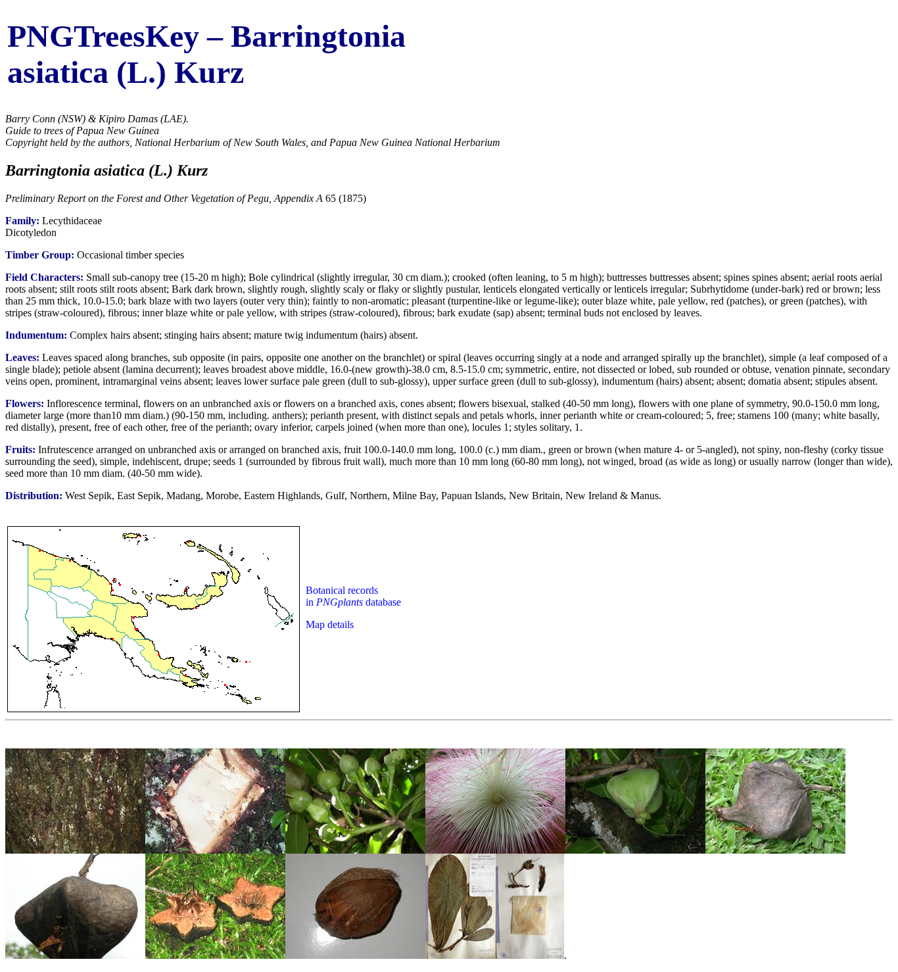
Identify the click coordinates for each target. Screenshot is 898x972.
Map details (330, 624)
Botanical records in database (353, 596)
